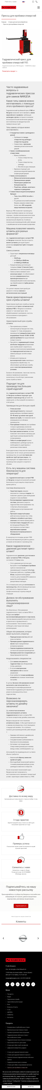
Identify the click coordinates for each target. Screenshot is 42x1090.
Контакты (10, 1017)
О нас (9, 1009)
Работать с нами (10, 1)
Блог (8, 1004)
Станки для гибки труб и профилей (17, 1045)
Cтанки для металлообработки (17, 22)
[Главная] (9, 7)
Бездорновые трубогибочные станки (18, 1027)
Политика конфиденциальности (30, 1081)
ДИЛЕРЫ (10, 1012)
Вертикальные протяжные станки (17, 1030)
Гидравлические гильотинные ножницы (19, 1040)
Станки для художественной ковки (17, 1052)
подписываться (21, 906)
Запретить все (11, 1086)
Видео (9, 996)
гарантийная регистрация (15, 1002)
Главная (3, 22)
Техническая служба (13, 999)
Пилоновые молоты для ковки (16, 1042)
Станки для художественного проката (18, 1055)
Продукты (10, 994)
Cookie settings (8, 1083)
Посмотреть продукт (9, 71)
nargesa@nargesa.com (12, 978)
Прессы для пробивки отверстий (17, 1067)
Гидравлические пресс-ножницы (17, 1062)
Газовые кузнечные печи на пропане (18, 1032)
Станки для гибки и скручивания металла (19, 1065)
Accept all (31, 1086)
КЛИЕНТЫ (10, 1014)
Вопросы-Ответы (12, 1007)
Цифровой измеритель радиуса (16, 1048)
